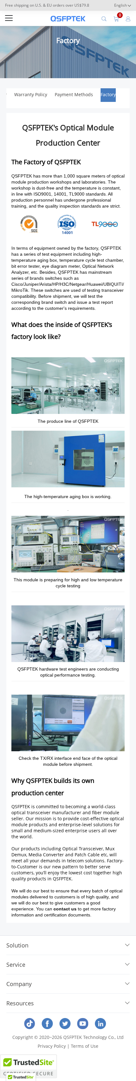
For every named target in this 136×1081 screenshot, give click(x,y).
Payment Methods (74, 94)
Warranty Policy (30, 94)
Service (15, 964)
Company (19, 984)
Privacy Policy (52, 1046)
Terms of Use (84, 1046)
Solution (17, 945)
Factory (108, 94)
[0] (116, 18)
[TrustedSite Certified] (28, 1066)
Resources (20, 1003)
